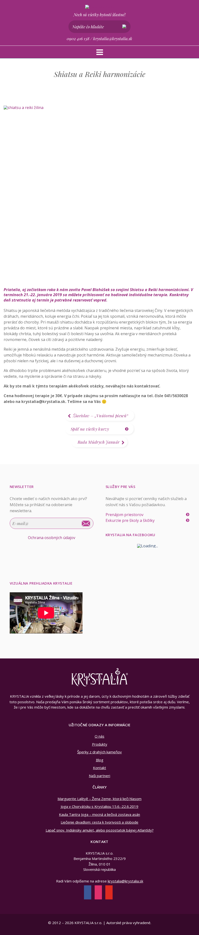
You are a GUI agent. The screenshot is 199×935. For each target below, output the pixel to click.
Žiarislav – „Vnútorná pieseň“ (100, 415)
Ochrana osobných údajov (51, 537)
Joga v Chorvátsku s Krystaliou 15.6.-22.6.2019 (99, 806)
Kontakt (99, 767)
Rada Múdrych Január (98, 442)
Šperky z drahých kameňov (99, 752)
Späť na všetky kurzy (90, 429)
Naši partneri (99, 775)
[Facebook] (87, 892)
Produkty (99, 744)
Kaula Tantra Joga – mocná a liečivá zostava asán (99, 814)
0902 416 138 (78, 38)
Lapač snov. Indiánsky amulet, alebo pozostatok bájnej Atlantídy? (100, 830)
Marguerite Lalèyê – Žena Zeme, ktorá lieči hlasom (99, 798)
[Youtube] (109, 892)
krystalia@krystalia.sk (112, 38)
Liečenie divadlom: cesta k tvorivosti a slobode (99, 822)
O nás (99, 736)
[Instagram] (98, 892)
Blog (99, 759)
